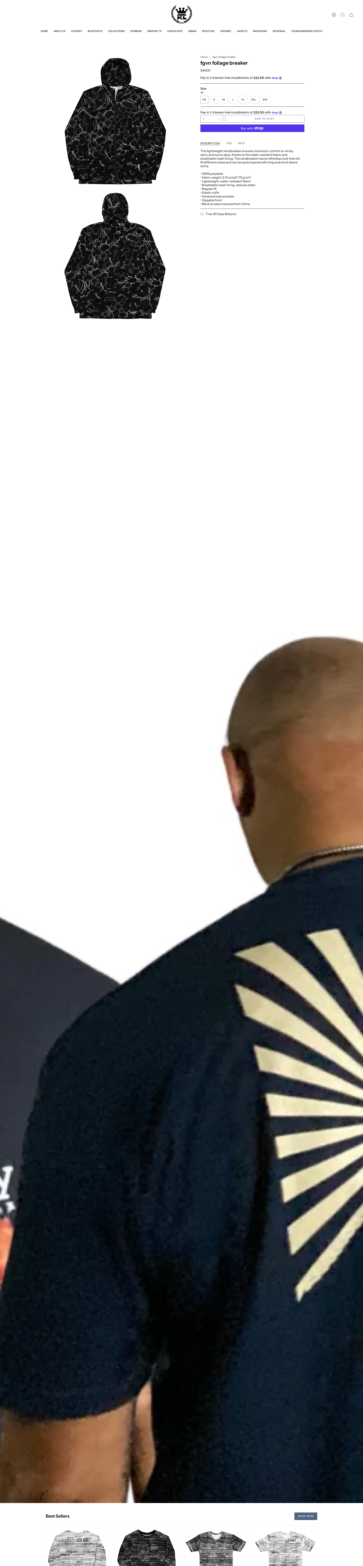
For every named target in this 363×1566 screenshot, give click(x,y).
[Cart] (351, 15)
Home (204, 57)
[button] (116, 31)
